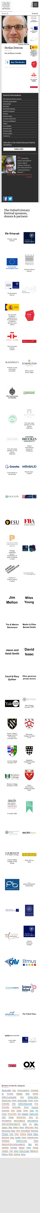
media (10, 1127)
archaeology (34, 1090)
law (30, 1124)
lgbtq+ (36, 1124)
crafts (13, 1104)
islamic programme (19, 1120)
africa (14, 1090)
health (4, 1117)
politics (16, 1134)
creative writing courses (25, 1104)
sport (36, 1144)
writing (23, 1154)
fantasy (19, 1110)
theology (35, 1147)
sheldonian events (21, 1141)
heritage (11, 1117)
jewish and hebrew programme (11, 1124)
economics (35, 1107)
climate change (22, 1100)
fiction (32, 1110)
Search (35, 13)
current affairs (16, 1107)
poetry (11, 1134)
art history (10, 1094)
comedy (30, 1100)
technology (13, 1147)
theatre (28, 1147)
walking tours (34, 1151)
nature (13, 1131)
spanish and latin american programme (13, 1144)
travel (11, 1151)
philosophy (5, 1134)
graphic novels (33, 1114)
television (22, 1147)
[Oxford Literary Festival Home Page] (6, 6)
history (31, 1117)
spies (29, 1144)
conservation (5, 1104)
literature (4, 1127)
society (36, 1141)
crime (36, 1104)
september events (32, 1137)
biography (19, 1094)
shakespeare (5, 1141)
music (36, 1127)
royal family (5, 1137)
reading (29, 1134)
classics (14, 1100)
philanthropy (34, 1131)
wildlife (11, 1154)
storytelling (5, 1147)
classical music (6, 1100)
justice (25, 1124)
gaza (19, 1114)
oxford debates (25, 1131)
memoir (22, 1127)
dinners (26, 1107)
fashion (25, 1110)
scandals (18, 1137)
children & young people (9, 1097)
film (36, 1110)
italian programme (32, 1120)
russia (12, 1137)
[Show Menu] (35, 4)
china (22, 1097)
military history (29, 1127)
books (27, 1094)
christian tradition (33, 1097)
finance (4, 1114)
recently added (6, 1090)
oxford (18, 1131)
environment (5, 1110)
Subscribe (18, 149)
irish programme (6, 1120)
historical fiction (21, 1117)
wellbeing (5, 1154)
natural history (6, 1131)
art (3, 1094)
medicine (15, 1127)
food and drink (12, 1114)
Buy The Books (18, 62)
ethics (13, 1110)
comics (36, 1100)
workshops (17, 1154)
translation (5, 1151)
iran (37, 1117)
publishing (23, 1134)
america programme (23, 1090)
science (24, 1137)
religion (35, 1134)
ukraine (16, 1151)
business (35, 1094)
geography (25, 1114)
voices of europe (24, 1151)
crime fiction (5, 1107)
